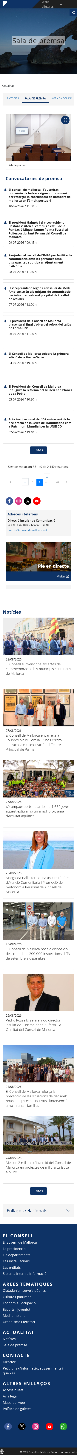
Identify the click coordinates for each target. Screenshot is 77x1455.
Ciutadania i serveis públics (24, 1290)
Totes (38, 450)
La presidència (14, 1249)
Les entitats (12, 1267)
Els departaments (16, 1255)
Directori (9, 1362)
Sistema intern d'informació (25, 1274)
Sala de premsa (35, 98)
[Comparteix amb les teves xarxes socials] (73, 12)
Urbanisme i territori (19, 1322)
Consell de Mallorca (2, 1451)
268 (59, 481)
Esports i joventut (16, 1309)
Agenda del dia (62, 98)
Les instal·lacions (16, 1261)
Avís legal (10, 1396)
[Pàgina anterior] (11, 481)
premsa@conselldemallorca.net (27, 530)
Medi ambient (14, 1315)
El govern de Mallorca (20, 1242)
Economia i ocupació (19, 1303)
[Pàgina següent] (66, 481)
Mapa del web (14, 1402)
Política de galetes (17, 1409)
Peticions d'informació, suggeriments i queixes (33, 1370)
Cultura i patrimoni (18, 1297)
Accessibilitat (13, 1390)
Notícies (13, 98)
